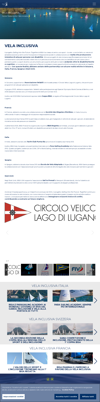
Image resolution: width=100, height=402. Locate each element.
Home (4, 16)
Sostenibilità (12, 16)
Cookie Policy (68, 390)
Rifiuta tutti (88, 396)
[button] (94, 300)
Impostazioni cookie (13, 396)
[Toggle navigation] (94, 4)
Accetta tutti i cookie (66, 396)
